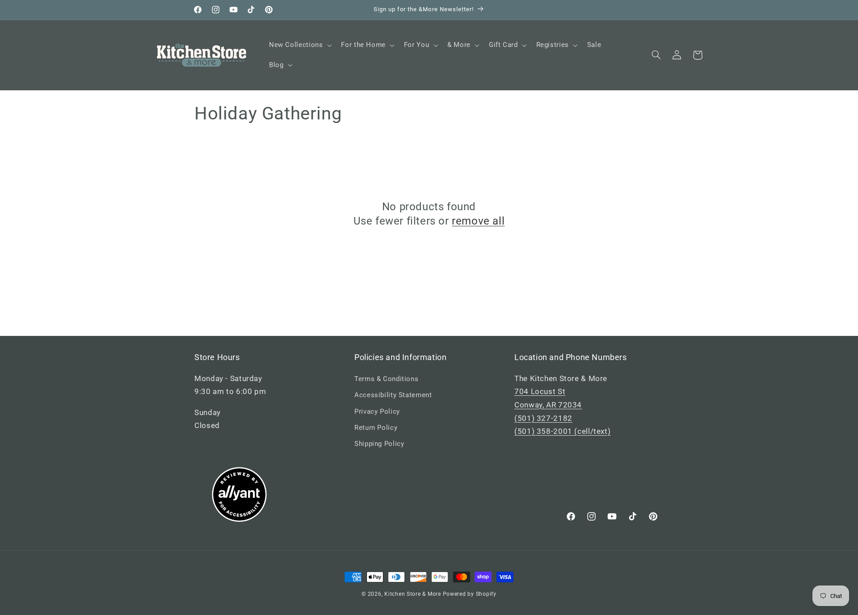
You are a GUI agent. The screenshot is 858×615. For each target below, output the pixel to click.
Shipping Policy (379, 444)
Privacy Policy (377, 411)
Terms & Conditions (386, 379)
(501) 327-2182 (543, 418)
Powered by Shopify (469, 594)
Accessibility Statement (393, 395)
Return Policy (375, 428)
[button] (299, 45)
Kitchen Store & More (412, 594)
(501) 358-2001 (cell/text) (562, 431)
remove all (478, 221)
